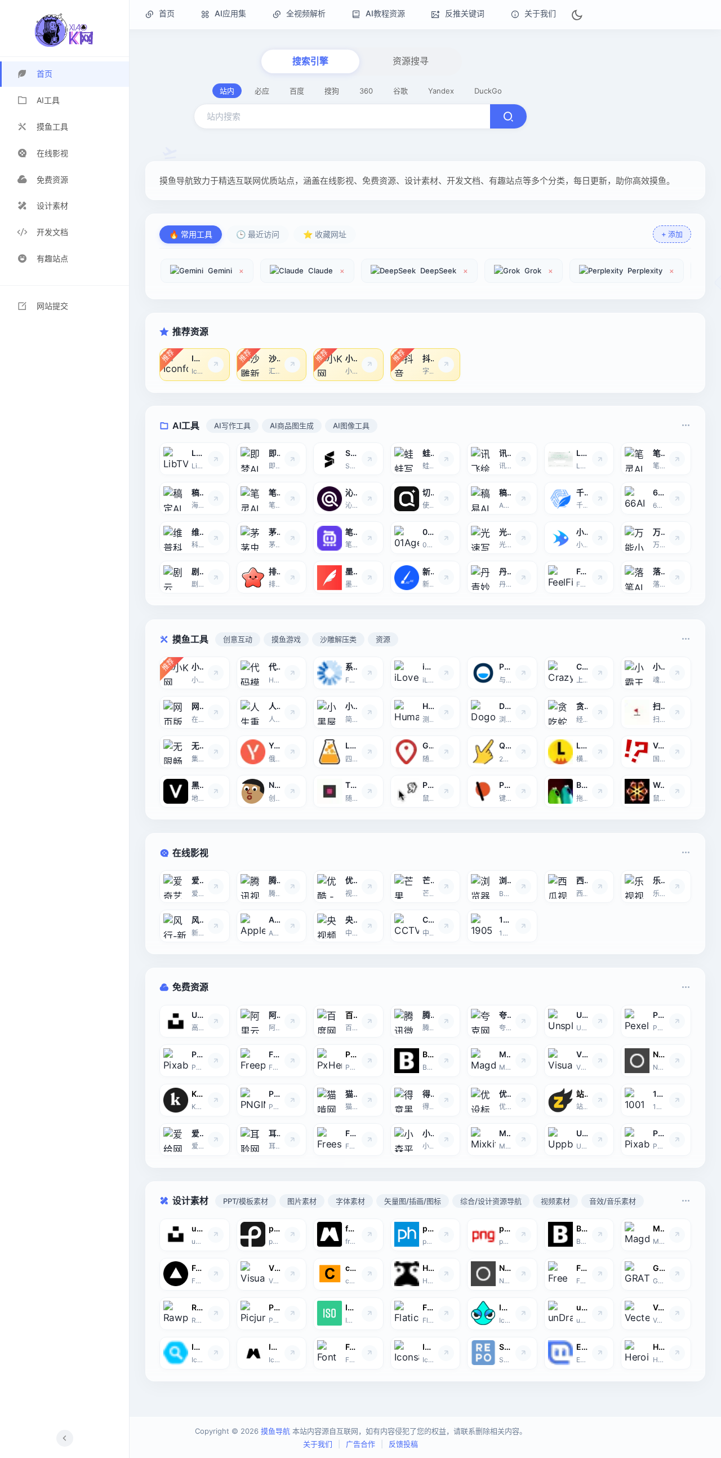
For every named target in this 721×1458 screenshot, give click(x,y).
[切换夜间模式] (577, 15)
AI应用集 (229, 13)
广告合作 (360, 1443)
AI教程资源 (384, 13)
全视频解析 (305, 13)
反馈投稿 (403, 1443)
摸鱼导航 (275, 1430)
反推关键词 (463, 13)
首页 (166, 13)
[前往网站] (216, 364)
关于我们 (539, 13)
